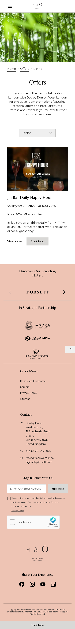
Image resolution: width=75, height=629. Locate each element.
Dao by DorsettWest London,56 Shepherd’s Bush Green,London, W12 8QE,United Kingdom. (38, 434)
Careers (24, 387)
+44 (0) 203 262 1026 (38, 451)
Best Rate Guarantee (33, 381)
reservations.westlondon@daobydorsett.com (40, 460)
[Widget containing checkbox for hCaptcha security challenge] (33, 522)
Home (11, 68)
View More (14, 241)
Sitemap (25, 398)
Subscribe (58, 488)
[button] (63, 292)
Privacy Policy (28, 393)
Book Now (37, 625)
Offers (24, 68)
